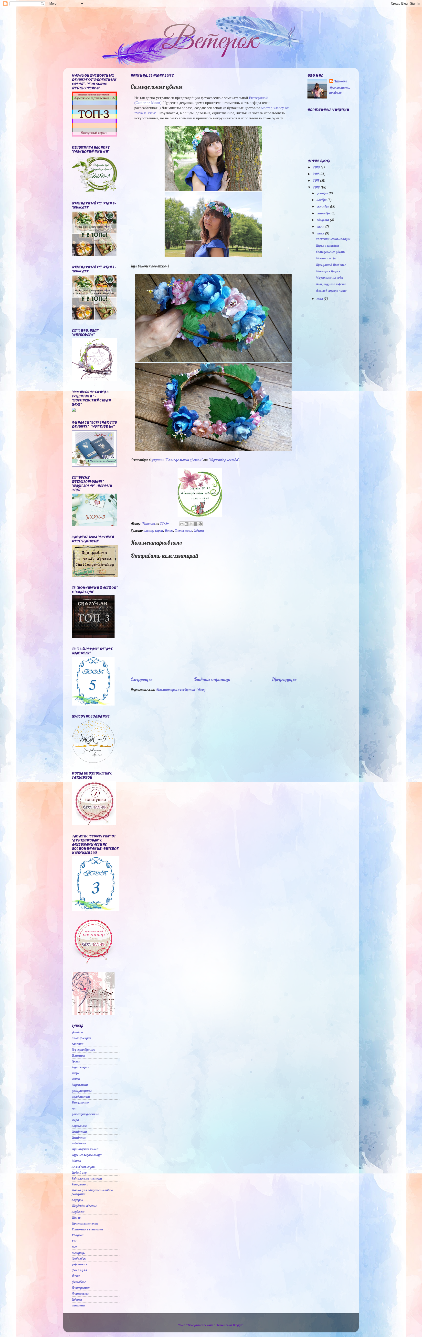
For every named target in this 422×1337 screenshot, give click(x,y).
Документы (80, 1102)
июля (321, 226)
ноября (322, 200)
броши (76, 1061)
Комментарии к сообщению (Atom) (181, 689)
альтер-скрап (153, 530)
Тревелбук (79, 1258)
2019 (316, 167)
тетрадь (78, 1252)
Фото (76, 1276)
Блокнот (78, 1055)
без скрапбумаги (83, 1049)
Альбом (77, 1032)
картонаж (79, 1126)
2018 (316, 174)
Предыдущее (284, 679)
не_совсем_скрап (83, 1166)
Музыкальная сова (329, 277)
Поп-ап (76, 1217)
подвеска (78, 1211)
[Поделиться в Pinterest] (200, 523)
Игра (75, 1120)
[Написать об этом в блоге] (186, 523)
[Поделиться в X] (191, 523)
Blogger (237, 1325)
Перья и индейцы (327, 245)
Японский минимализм (333, 239)
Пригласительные (85, 1223)
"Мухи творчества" (224, 460)
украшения (79, 1264)
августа (323, 220)
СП (74, 1241)
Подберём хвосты (84, 1206)
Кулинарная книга (85, 1149)
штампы (78, 1305)
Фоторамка (81, 1287)
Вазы (75, 1073)
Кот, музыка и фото (331, 284)
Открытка (80, 1184)
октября (323, 206)
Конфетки (79, 1131)
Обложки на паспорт (87, 1178)
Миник (76, 1161)
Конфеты (78, 1137)
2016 (316, 187)
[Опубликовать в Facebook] (195, 523)
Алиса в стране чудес (331, 290)
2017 (316, 180)
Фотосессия (183, 530)
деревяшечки (81, 1096)
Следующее (141, 679)
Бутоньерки (80, 1067)
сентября (324, 213)
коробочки (79, 1143)
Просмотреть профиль (339, 90)
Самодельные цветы (330, 252)
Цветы (199, 530)
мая (320, 298)
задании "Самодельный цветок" (177, 460)
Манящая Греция (328, 271)
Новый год (79, 1172)
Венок (169, 530)
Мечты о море (326, 258)
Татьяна (340, 81)
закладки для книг (85, 1114)
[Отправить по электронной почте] (181, 523)
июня (321, 233)
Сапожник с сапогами (87, 1229)
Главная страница (212, 679)
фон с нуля (79, 1270)
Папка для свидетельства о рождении (92, 1192)
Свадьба (78, 1235)
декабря (322, 193)
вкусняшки (80, 1085)
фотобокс (79, 1282)
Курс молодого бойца (87, 1155)
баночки (77, 1044)
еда (74, 1108)
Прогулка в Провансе (331, 265)
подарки (77, 1200)
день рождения (82, 1090)
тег (74, 1247)
